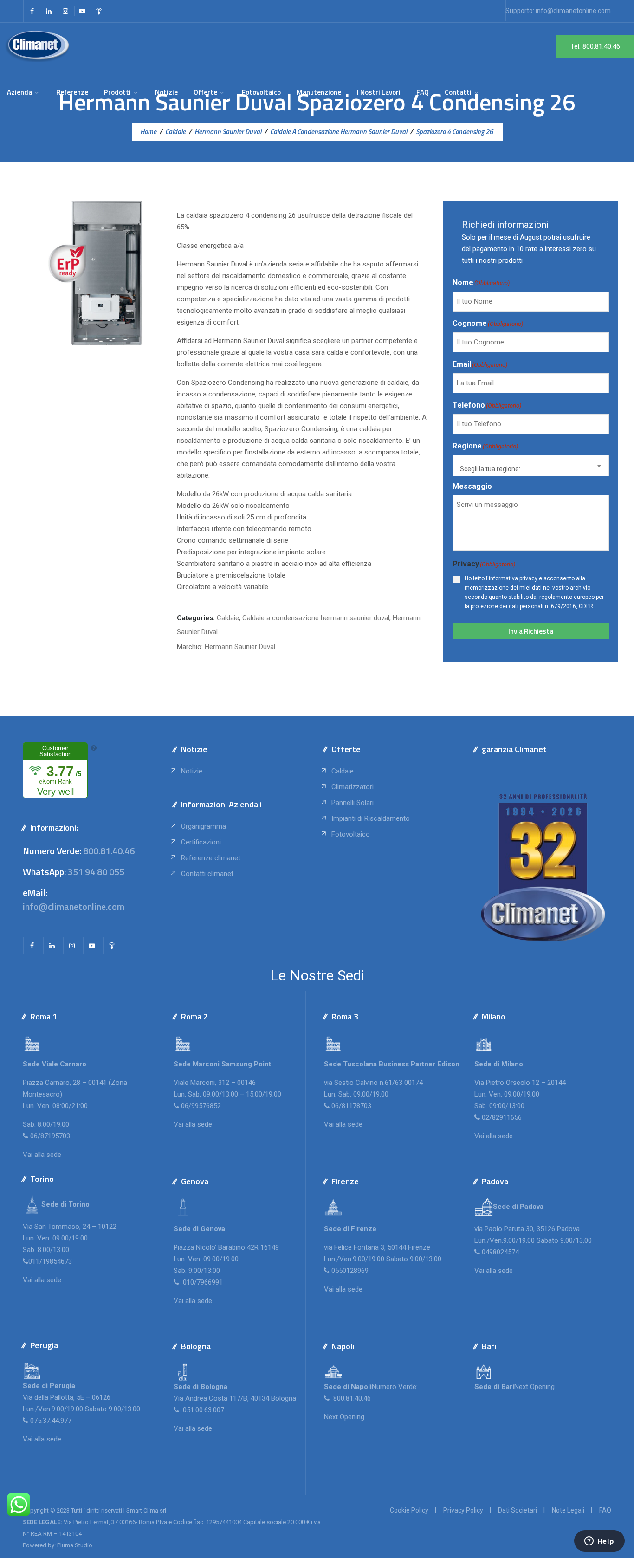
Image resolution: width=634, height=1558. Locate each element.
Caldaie (228, 618)
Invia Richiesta (530, 631)
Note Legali (568, 1510)
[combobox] (531, 465)
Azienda (19, 92)
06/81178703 (351, 1106)
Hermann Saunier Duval (240, 647)
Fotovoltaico (261, 92)
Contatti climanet (207, 874)
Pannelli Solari (352, 802)
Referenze (72, 92)
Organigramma (203, 826)
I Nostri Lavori (379, 92)
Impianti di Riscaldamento (370, 818)
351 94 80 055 (96, 871)
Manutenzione (319, 92)
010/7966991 (202, 1282)
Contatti (458, 92)
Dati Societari (517, 1510)
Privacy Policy (463, 1510)
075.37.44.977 (49, 1420)
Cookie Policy (409, 1510)
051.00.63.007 (202, 1410)
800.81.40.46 (109, 851)
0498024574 (500, 1252)
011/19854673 (50, 1261)
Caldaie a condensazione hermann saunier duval (315, 618)
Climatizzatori (352, 787)
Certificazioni (201, 842)
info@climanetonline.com (573, 10)
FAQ (422, 92)
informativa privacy (513, 578)
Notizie (166, 92)
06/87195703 (50, 1136)
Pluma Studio (74, 1545)
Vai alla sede (42, 1154)
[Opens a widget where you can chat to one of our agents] (599, 1541)
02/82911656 (502, 1117)
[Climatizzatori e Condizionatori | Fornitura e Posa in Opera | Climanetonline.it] (37, 46)
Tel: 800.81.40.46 (595, 46)
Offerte (205, 92)
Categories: (196, 618)
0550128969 (350, 1270)
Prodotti (117, 92)
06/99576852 (201, 1106)
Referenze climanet (210, 858)
